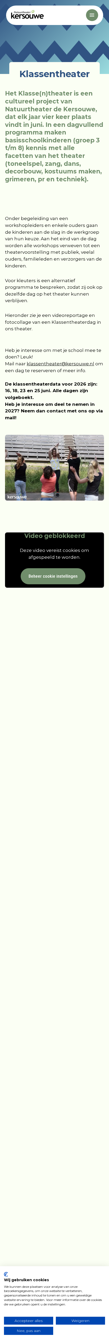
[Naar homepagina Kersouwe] (27, 15)
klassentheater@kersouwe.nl (60, 363)
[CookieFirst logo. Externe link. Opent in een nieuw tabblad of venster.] (6, 1274)
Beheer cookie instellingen (53, 576)
